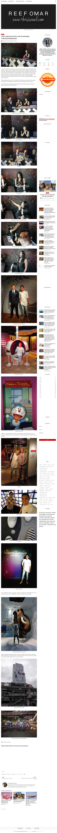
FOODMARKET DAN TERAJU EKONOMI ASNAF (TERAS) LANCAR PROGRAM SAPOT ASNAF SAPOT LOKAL (49, 351)
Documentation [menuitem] (29, 1)
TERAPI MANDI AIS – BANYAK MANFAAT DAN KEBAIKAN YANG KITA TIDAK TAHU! (49, 311)
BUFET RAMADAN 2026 (43, 471)
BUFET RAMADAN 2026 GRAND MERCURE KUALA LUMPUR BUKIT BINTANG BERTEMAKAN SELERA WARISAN (49, 260)
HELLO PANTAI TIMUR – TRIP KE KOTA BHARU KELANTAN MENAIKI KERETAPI (49, 330)
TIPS (49, 502)
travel (3, 771)
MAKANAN (45, 485)
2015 (48, 397)
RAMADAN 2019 (42, 490)
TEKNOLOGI (45, 502)
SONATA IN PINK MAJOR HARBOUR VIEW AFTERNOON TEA (6, 801)
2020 (48, 388)
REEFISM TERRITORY (39, 831)
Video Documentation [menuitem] (20, 1)
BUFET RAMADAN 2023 (43, 468)
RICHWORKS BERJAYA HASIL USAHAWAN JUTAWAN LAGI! (49, 222)
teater (41, 502)
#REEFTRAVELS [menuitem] (11, 1)
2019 (48, 390)
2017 (48, 393)
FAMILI (48, 473)
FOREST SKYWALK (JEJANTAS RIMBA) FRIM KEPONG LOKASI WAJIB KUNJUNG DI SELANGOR (50, 368)
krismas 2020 (47, 483)
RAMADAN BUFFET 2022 (43, 497)
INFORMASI (47, 478)
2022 (48, 384)
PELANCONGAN (42, 487)
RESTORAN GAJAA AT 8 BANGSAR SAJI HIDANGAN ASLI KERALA (49, 253)
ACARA (41, 464)
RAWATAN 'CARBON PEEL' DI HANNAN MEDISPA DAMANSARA (49, 344)
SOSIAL (47, 499)
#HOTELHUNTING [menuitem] (4, 1)
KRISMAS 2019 (42, 483)
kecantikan (48, 480)
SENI (44, 499)
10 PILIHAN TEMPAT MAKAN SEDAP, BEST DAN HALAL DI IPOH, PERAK (49, 357)
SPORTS (51, 499)
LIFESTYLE (52, 483)
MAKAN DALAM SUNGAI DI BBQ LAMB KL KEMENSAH (49, 362)
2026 (48, 377)
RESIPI (54, 497)
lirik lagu (41, 485)
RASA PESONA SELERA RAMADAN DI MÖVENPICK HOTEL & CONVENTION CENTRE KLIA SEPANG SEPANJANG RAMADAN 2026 (49, 210)
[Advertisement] (19, 757)
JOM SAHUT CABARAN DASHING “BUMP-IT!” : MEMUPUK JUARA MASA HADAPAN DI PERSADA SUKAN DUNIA (48, 228)
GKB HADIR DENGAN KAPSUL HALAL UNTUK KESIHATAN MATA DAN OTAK (49, 217)
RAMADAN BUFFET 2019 (43, 495)
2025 (48, 379)
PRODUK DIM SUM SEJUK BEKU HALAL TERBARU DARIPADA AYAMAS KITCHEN (49, 247)
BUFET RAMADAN (42, 466)
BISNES (53, 464)
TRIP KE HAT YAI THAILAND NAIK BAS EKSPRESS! (47, 195)
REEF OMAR (14, 783)
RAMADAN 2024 (48, 490)
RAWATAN (50, 497)
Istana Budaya (42, 480)
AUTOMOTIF (45, 464)
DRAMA (41, 473)
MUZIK (50, 485)
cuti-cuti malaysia (51, 471)
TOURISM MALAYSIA (43, 504)
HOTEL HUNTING (42, 478)
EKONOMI (44, 473)
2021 (48, 386)
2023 (48, 382)
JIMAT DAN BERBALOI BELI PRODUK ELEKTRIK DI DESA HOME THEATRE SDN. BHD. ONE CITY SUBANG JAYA (49, 324)
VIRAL (51, 504)
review (41, 499)
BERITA (49, 464)
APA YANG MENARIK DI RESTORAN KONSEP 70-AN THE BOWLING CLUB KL (49, 241)
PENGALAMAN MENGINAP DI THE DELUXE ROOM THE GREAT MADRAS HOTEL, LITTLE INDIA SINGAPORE (49, 236)
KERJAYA (52, 480)
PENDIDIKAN (47, 487)
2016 (48, 395)
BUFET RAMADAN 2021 (49, 466)
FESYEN (52, 473)
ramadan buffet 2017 (43, 492)
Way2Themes (29, 831)
